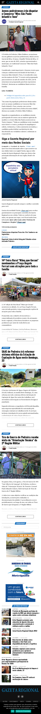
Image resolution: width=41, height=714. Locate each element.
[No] (39, 708)
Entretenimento (14, 701)
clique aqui (25, 210)
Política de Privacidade (23, 711)
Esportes (35, 701)
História (5, 701)
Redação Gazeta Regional (16, 22)
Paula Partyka (12, 274)
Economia (28, 701)
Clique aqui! (30, 146)
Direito (22, 701)
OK (13, 711)
